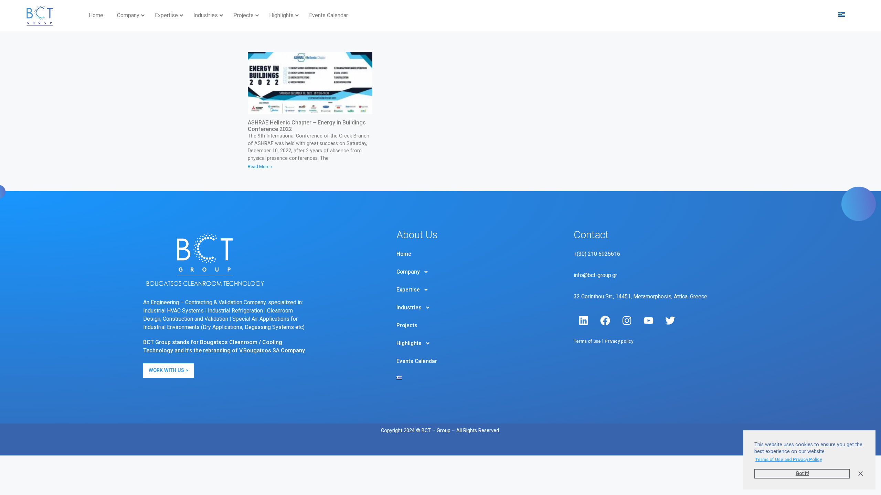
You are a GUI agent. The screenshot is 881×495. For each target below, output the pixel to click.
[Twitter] (670, 321)
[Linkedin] (584, 321)
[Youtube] (649, 321)
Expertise (408, 290)
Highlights (409, 343)
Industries (409, 308)
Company (408, 272)
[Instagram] (627, 321)
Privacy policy (619, 341)
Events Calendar (416, 361)
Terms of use (587, 341)
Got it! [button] (802, 473)
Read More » (260, 166)
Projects (406, 325)
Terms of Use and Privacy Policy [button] (788, 459)
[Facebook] (605, 321)
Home (403, 254)
